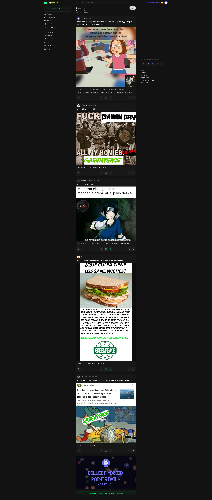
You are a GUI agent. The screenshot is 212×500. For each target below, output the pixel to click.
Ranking (49, 46)
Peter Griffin (105, 92)
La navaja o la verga (85, 184)
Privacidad (144, 83)
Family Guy (95, 92)
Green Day (94, 167)
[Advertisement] (153, 31)
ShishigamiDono (85, 180)
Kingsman (122, 89)
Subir (58, 8)
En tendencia (51, 17)
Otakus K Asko (83, 243)
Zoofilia (106, 243)
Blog (48, 49)
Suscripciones (51, 27)
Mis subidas (50, 39)
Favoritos (50, 32)
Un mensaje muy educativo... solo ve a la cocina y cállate (100, 260)
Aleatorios (50, 24)
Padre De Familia (84, 92)
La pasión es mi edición (86, 109)
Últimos (49, 14)
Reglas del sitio (146, 78)
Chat (48, 42)
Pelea (113, 92)
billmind (83, 257)
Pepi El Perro (82, 445)
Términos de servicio (147, 80)
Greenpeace (112, 89)
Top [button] (48, 21)
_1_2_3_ (83, 18)
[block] (133, 97)
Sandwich (81, 363)
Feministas (101, 363)
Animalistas (115, 243)
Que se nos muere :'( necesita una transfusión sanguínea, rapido (103, 380)
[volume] (133, 84)
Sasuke (99, 243)
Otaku (92, 243)
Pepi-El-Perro (84, 376)
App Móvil (144, 73)
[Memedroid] (45, 3)
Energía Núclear (83, 89)
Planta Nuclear (95, 89)
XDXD (104, 89)
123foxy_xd (84, 105)
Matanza (120, 92)
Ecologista (129, 92)
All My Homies (83, 167)
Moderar (49, 36)
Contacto (144, 75)
